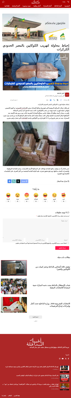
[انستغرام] (60, 358)
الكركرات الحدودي (21, 108)
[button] (67, 2)
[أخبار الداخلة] (35, 2)
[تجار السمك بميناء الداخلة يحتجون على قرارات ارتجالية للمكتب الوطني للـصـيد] (64, 377)
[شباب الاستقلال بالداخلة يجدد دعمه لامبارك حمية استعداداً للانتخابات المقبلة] (14, 286)
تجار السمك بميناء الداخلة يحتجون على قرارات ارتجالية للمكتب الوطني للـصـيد (37, 375)
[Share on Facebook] (60, 100)
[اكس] (66, 358)
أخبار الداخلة (60, 93)
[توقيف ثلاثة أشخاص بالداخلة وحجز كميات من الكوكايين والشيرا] (14, 268)
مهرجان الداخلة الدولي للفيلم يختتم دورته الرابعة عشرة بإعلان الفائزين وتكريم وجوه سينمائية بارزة (32, 366)
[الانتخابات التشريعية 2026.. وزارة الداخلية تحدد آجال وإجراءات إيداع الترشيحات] (14, 305)
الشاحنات (24, 118)
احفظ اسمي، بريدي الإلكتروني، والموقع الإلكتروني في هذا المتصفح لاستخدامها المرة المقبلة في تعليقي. (41, 243)
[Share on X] (57, 100)
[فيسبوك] (68, 358)
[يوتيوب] (63, 358)
